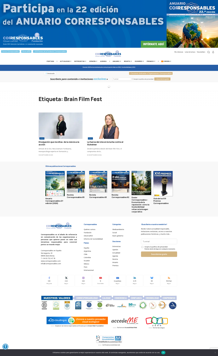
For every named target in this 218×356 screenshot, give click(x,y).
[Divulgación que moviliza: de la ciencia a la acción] (61, 125)
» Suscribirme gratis (162, 79)
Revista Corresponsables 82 (120, 196)
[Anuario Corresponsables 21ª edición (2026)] (55, 183)
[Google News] (117, 280)
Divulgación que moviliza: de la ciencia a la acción (59, 143)
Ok (163, 352)
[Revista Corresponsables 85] (76, 181)
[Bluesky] (152, 280)
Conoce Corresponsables (10, 51)
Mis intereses (178, 52)
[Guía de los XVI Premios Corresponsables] (163, 183)
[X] (66, 280)
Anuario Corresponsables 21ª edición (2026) (54, 201)
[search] (208, 52)
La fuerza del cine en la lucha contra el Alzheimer (105, 143)
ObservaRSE (26, 51)
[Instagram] (83, 280)
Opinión (42, 138)
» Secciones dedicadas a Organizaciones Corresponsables (151, 73)
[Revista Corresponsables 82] (120, 181)
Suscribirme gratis (159, 254)
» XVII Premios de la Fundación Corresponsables (50, 51)
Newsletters (201, 52)
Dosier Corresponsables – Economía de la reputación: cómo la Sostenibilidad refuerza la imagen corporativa (140, 204)
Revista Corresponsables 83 (98, 196)
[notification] (213, 52)
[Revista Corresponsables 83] (98, 181)
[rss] (169, 280)
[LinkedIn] (134, 280)
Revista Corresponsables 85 (75, 196)
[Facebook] (49, 280)
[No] (215, 352)
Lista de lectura (190, 52)
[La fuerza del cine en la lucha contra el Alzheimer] (109, 125)
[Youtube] (100, 280)
